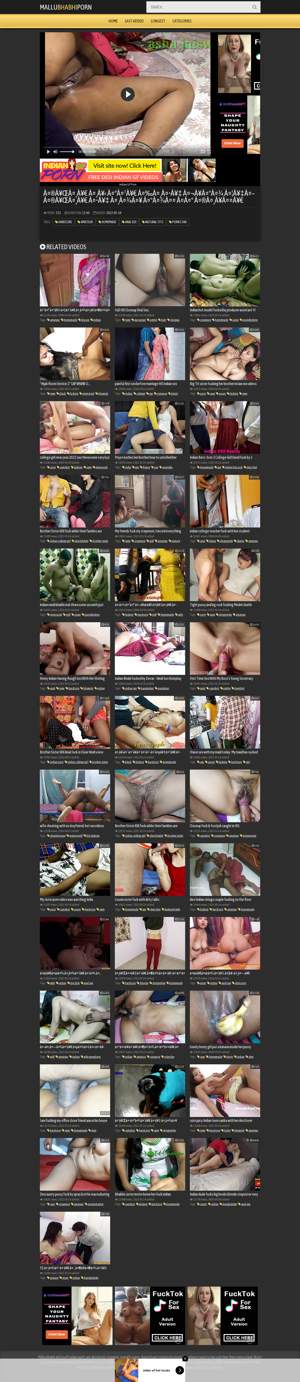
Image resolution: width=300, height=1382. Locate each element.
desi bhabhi (81, 541)
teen (127, 320)
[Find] (254, 7)
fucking (74, 393)
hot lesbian (93, 835)
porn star (179, 222)
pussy (222, 393)
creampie (205, 320)
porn (203, 393)
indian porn (57, 762)
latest (174, 393)
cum (202, 1056)
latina (212, 541)
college (140, 393)
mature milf (75, 835)
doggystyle (226, 541)
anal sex (130, 222)
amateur (86, 222)
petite (153, 320)
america (141, 1056)
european (140, 320)
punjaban (163, 688)
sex (202, 762)
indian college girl (60, 541)
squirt (203, 1204)
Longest (158, 20)
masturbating (95, 1204)
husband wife (172, 909)
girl (248, 762)
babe (227, 1130)
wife (180, 614)
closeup (175, 320)
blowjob (103, 393)
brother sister (100, 541)
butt (163, 320)
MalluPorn (66, 7)
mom (203, 983)
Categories (181, 20)
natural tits (154, 222)
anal (212, 393)
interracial (88, 393)
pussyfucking (250, 320)
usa (156, 467)
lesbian (78, 467)
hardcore (65, 222)
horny (229, 1056)
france (146, 467)
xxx (151, 393)
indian (97, 320)
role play (169, 1056)
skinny (240, 541)
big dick (75, 983)
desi (251, 1056)
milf (151, 541)
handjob (239, 688)
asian (235, 320)
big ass (85, 320)
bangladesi (147, 688)
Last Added (134, 20)
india (128, 467)
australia (167, 467)
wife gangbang (92, 1056)
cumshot (65, 467)
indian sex (131, 688)
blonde (143, 983)
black (62, 393)
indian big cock (234, 467)
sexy (244, 393)
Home (113, 20)
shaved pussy (57, 835)
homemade (108, 222)
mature (175, 541)
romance (162, 393)
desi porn (240, 983)
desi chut (251, 467)
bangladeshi (229, 1204)
